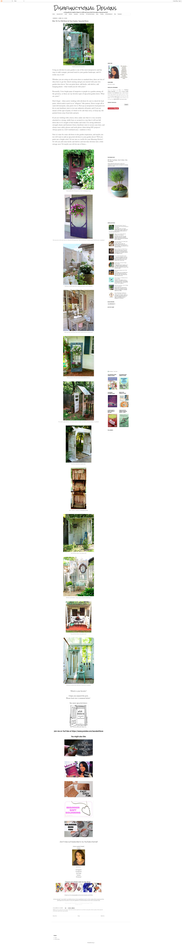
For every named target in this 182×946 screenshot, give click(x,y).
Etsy (115, 14)
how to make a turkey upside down (119, 95)
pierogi (121, 96)
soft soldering (117, 97)
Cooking (101, 14)
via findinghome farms (83, 510)
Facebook (120, 14)
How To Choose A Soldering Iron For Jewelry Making (121, 278)
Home (53, 14)
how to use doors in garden (75, 909)
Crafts (66, 14)
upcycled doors (60, 910)
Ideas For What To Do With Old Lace (121, 249)
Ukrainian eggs (115, 89)
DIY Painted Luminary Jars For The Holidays (121, 271)
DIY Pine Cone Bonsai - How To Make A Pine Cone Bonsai (117, 160)
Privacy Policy (57, 939)
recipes (109, 97)
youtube (125, 99)
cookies (120, 91)
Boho (97, 14)
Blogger (93, 942)
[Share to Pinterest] (74, 908)
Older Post (102, 915)
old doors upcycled (100, 909)
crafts (126, 91)
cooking (123, 91)
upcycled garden (65, 910)
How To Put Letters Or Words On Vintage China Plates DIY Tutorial (120, 293)
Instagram (79, 870)
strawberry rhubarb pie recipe (124, 97)
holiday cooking (122, 92)
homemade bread (115, 94)
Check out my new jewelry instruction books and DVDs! (78, 895)
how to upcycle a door (67, 909)
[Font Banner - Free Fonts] (112, 371)
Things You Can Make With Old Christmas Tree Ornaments (120, 234)
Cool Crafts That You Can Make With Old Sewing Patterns (121, 242)
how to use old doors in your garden (84, 909)
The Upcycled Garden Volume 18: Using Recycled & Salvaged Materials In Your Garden (121, 226)
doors (58, 909)
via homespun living (87, 190)
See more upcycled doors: (78, 703)
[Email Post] (65, 907)
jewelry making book (115, 96)
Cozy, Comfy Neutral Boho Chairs (120, 255)
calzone (117, 91)
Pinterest (78, 877)
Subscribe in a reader (111, 84)
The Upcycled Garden (90, 14)
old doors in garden (94, 909)
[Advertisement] (118, 39)
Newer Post (55, 915)
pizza (123, 96)
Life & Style (82, 14)
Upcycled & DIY (60, 14)
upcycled (116, 99)
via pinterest (102, 240)
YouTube (78, 873)
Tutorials (70, 14)
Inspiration (76, 14)
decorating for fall (111, 92)
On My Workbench (108, 14)
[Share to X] (71, 908)
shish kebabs (112, 97)
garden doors (61, 909)
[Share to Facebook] (72, 908)
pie (119, 96)
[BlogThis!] (70, 908)
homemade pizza (121, 94)
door (56, 909)
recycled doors (55, 910)
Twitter (78, 875)
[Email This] (68, 908)
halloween (117, 92)
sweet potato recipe (111, 99)
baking (120, 89)
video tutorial (121, 99)
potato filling (126, 96)
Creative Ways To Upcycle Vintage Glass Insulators (120, 263)
